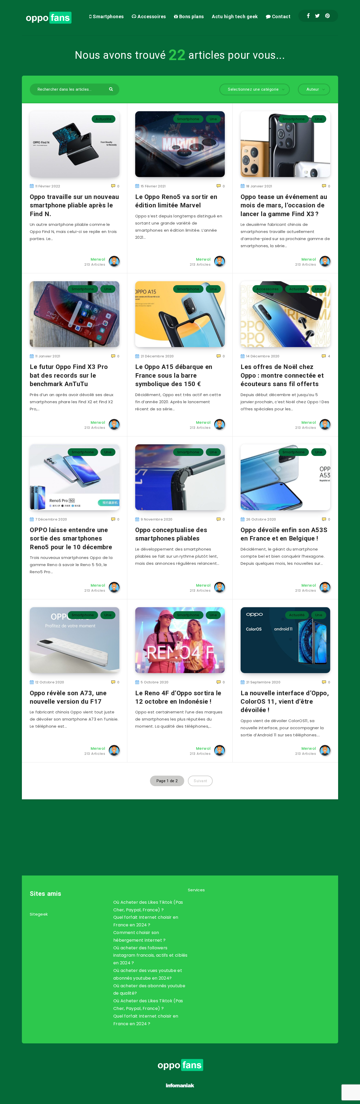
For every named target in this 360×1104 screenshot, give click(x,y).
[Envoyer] (111, 88)
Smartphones (108, 16)
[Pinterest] (327, 16)
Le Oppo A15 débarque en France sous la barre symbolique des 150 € (173, 375)
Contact (280, 16)
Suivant (200, 781)
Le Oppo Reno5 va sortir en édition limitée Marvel (176, 201)
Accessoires (151, 16)
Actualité (103, 118)
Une (213, 118)
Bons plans (191, 16)
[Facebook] (308, 16)
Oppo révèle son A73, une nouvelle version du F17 (68, 697)
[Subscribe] (163, 827)
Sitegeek (39, 914)
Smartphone (188, 118)
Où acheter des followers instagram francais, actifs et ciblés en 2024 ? (150, 955)
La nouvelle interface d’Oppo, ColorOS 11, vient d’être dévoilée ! (285, 701)
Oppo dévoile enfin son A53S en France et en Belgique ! (284, 534)
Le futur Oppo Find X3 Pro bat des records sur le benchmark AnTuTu (69, 375)
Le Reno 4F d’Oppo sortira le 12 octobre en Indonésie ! (178, 697)
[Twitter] (317, 16)
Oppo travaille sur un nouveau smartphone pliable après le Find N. (74, 205)
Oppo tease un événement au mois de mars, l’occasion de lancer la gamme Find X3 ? (284, 205)
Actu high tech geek (235, 16)
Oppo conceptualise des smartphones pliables (171, 534)
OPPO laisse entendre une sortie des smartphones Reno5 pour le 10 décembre (71, 538)
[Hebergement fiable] (180, 1088)
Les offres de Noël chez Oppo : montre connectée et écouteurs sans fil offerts (282, 375)
